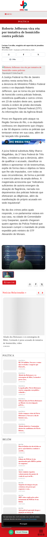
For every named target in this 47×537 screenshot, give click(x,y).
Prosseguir (23, 524)
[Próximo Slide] (42, 293)
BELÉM (7, 439)
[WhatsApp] (11, 532)
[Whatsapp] (9, 55)
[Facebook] (23, 55)
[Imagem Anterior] (5, 257)
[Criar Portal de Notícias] (41, 532)
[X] (38, 55)
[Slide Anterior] (38, 293)
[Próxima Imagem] (42, 257)
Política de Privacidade (29, 519)
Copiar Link (10, 282)
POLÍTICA (23, 21)
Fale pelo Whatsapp (21, 532)
